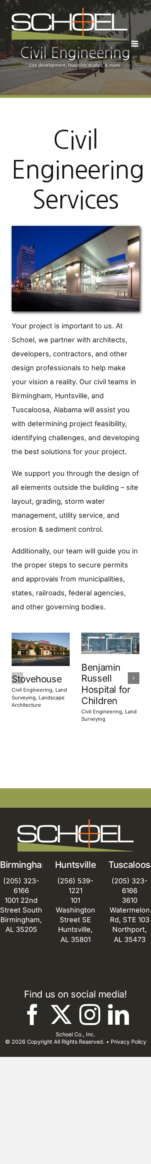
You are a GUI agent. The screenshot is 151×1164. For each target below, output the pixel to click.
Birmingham (31, 396)
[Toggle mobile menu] (135, 44)
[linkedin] (118, 1014)
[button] (17, 678)
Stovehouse (37, 679)
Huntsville (71, 396)
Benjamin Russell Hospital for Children (105, 684)
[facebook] (32, 1014)
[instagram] (89, 1014)
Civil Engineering (32, 690)
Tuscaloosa (31, 410)
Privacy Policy (128, 1041)
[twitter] (61, 1014)
